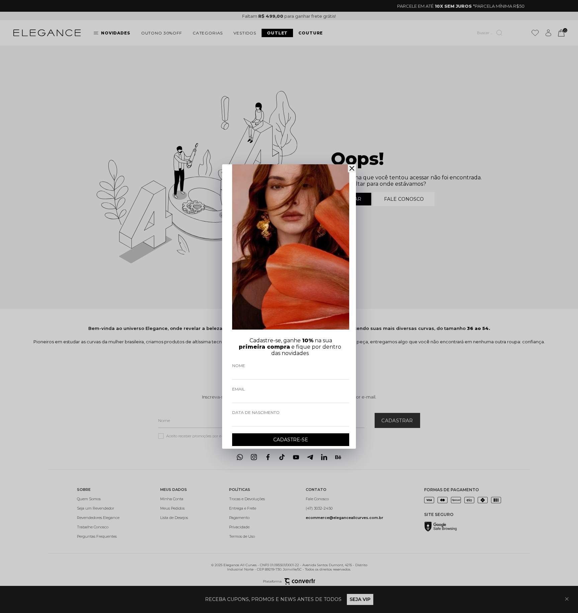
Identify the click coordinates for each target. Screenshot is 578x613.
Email (238, 388)
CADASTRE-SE (290, 440)
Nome (238, 365)
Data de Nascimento (256, 412)
